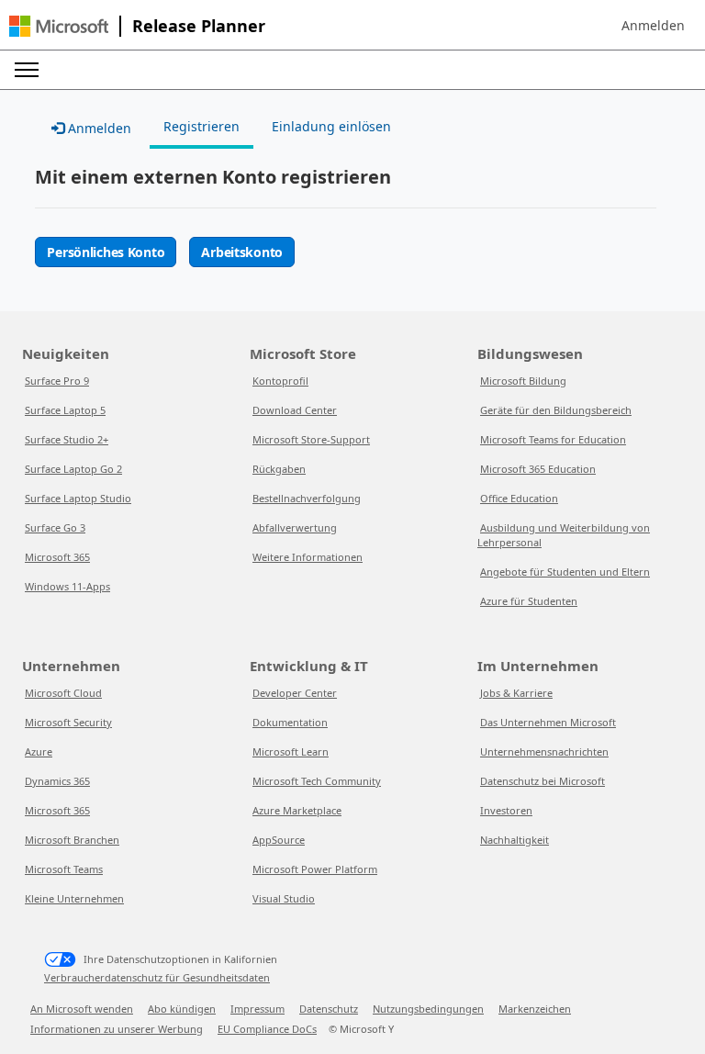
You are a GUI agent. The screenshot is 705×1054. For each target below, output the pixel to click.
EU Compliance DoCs (267, 1029)
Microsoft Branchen (72, 840)
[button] (653, 26)
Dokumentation (290, 722)
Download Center (294, 410)
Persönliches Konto (105, 252)
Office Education (519, 498)
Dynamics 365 (57, 781)
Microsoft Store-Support (311, 439)
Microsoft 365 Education (538, 469)
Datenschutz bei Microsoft (542, 781)
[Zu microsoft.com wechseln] (58, 26)
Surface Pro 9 (57, 380)
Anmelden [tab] (97, 128)
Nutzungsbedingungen (428, 1008)
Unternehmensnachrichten (544, 751)
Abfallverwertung (294, 527)
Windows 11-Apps (67, 586)
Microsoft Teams (64, 869)
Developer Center (294, 693)
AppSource (278, 840)
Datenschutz (328, 1008)
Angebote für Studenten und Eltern (565, 571)
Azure (38, 751)
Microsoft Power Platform (314, 869)
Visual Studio (283, 898)
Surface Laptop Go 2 (73, 469)
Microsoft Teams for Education (553, 439)
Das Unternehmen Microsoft (548, 722)
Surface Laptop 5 (65, 410)
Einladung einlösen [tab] (331, 126)
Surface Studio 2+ (66, 439)
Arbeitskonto (242, 252)
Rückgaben (279, 469)
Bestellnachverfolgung (306, 498)
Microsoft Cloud (63, 693)
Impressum (257, 1008)
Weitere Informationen (307, 557)
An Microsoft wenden (81, 1008)
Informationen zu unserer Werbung (116, 1029)
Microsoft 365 (57, 557)
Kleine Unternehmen (74, 898)
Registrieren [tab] (201, 126)
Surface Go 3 (55, 527)
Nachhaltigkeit (514, 840)
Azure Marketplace (296, 810)
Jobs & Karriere (516, 693)
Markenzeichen (534, 1008)
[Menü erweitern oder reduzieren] (26, 69)
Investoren (506, 810)
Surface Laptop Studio (78, 498)
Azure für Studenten (528, 601)
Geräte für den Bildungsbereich (556, 410)
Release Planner (198, 26)
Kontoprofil (280, 380)
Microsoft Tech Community (316, 781)
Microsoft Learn (290, 751)
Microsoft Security (68, 722)
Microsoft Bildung (523, 380)
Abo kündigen (182, 1008)
